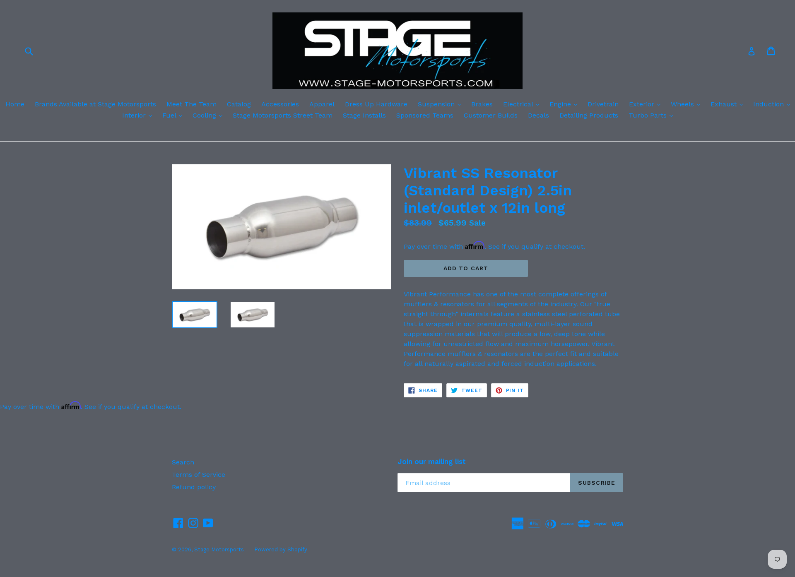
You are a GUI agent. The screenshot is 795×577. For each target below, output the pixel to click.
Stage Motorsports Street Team (282, 115)
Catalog (239, 104)
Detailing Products (588, 115)
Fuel (174, 115)
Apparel (322, 104)
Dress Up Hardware (376, 104)
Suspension (441, 104)
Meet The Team (191, 104)
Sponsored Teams (424, 115)
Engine (565, 104)
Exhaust (729, 104)
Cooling (209, 115)
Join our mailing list (432, 461)
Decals (538, 115)
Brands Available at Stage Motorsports (95, 104)
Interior (139, 115)
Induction (773, 104)
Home (14, 104)
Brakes (482, 104)
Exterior (647, 104)
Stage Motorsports (219, 549)
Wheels (687, 104)
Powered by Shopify (280, 549)
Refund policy (194, 487)
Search (183, 462)
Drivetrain (603, 104)
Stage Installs (364, 115)
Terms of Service (198, 474)
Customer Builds (491, 115)
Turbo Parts (653, 115)
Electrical (523, 104)
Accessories (280, 104)
